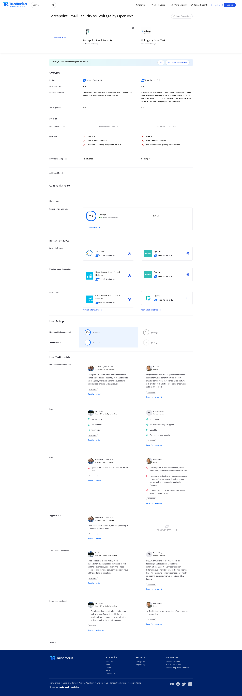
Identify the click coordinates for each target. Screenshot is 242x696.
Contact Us (110, 674)
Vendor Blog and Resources (177, 668)
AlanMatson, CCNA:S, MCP (104, 367)
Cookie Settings (134, 683)
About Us (109, 662)
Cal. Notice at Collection (116, 683)
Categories (140, 5)
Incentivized (92, 389)
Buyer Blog (140, 665)
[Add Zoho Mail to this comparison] (129, 253)
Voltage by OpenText (153, 40)
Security (66, 683)
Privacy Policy (77, 683)
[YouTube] (172, 684)
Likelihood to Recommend (60, 332)
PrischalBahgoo (158, 411)
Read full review (94, 394)
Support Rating (55, 342)
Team (108, 665)
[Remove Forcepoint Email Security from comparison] (133, 28)
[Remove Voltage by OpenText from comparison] (191, 28)
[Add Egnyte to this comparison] (187, 253)
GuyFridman (99, 411)
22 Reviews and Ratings (90, 44)
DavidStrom (157, 367)
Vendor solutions (158, 5)
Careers (109, 668)
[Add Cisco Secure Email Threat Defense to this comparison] (129, 275)
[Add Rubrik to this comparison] (187, 298)
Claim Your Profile (173, 665)
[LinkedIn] (190, 684)
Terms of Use (54, 683)
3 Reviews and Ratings (148, 44)
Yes (161, 63)
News (108, 671)
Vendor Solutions (173, 662)
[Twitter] (184, 684)
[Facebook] (178, 684)
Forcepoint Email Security (97, 40)
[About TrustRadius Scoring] (84, 80)
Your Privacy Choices (94, 683)
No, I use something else (177, 63)
